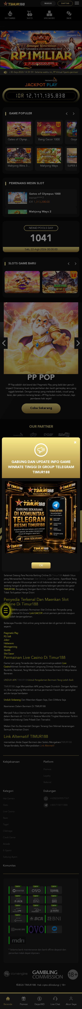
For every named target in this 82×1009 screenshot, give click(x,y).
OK (41, 565)
